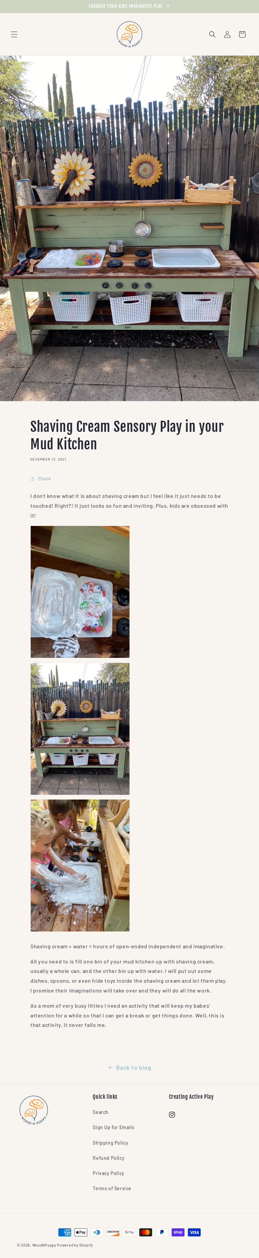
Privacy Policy (108, 1173)
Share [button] (44, 478)
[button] (14, 34)
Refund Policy (108, 1158)
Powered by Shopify (75, 1245)
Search (101, 1112)
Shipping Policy (110, 1143)
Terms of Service (112, 1188)
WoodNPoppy (44, 1245)
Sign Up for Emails (113, 1127)
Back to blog (133, 1067)
